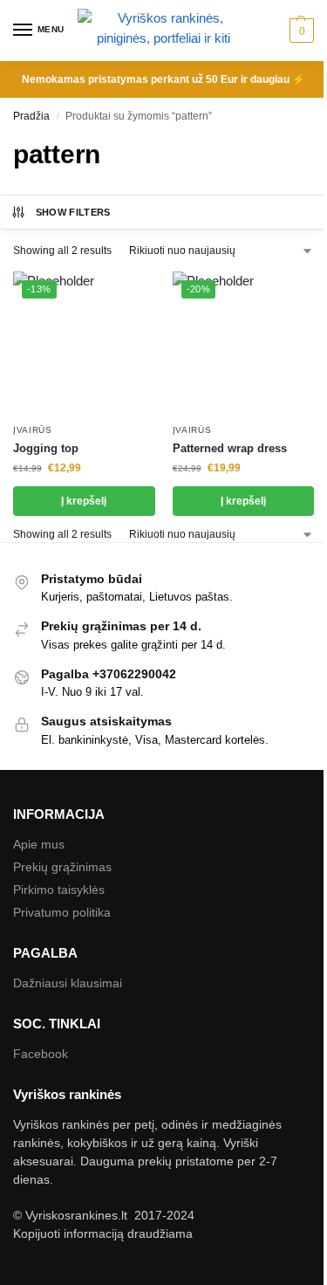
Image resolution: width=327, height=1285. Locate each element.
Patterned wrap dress (230, 448)
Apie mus (39, 844)
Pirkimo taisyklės (59, 890)
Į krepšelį (83, 501)
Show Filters (73, 212)
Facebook (40, 1054)
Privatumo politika (62, 912)
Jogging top (45, 448)
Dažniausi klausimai (67, 983)
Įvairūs (32, 430)
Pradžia (31, 116)
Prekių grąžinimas (62, 867)
